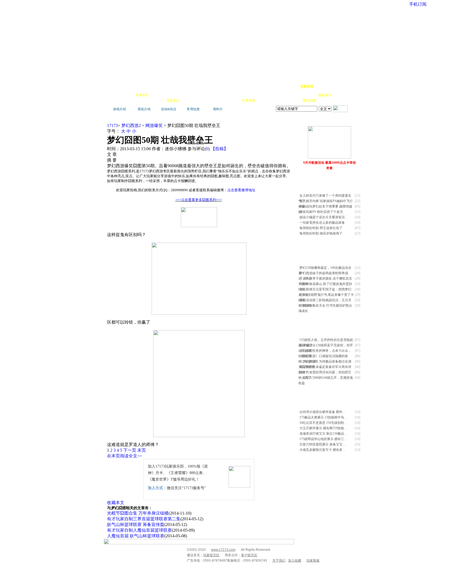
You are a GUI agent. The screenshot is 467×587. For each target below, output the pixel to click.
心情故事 (202, 95)
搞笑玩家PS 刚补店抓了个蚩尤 (321, 212)
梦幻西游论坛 (158, 86)
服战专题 (188, 100)
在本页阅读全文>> (124, 456)
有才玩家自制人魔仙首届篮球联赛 (139, 530)
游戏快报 (142, 100)
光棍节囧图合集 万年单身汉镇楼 (138, 513)
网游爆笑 (309, 95)
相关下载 (233, 100)
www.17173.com (223, 550)
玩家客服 (312, 560)
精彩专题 (324, 100)
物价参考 (249, 95)
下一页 (129, 450)
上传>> (354, 121)
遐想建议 (279, 95)
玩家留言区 (211, 555)
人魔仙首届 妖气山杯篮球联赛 (135, 536)
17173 (112, 125)
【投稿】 (219, 148)
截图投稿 (278, 100)
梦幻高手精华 (191, 86)
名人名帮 (264, 95)
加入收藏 (294, 560)
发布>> (354, 180)
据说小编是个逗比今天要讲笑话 (322, 217)
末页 (141, 450)
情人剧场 (294, 95)
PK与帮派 (218, 95)
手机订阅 (203, 100)
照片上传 (294, 100)
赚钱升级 (234, 95)
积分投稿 (263, 100)
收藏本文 (115, 502)
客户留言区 (249, 555)
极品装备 (157, 95)
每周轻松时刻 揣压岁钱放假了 (320, 233)
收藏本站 (321, 86)
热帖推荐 (157, 100)
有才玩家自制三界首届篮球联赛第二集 (144, 518)
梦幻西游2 (131, 125)
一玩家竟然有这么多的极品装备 (322, 222)
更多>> (343, 121)
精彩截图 (218, 100)
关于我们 (278, 560)
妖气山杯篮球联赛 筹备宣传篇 (135, 524)
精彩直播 (187, 95)
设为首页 (336, 86)
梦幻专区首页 (121, 86)
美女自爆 (172, 95)
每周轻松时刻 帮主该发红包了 (320, 228)
